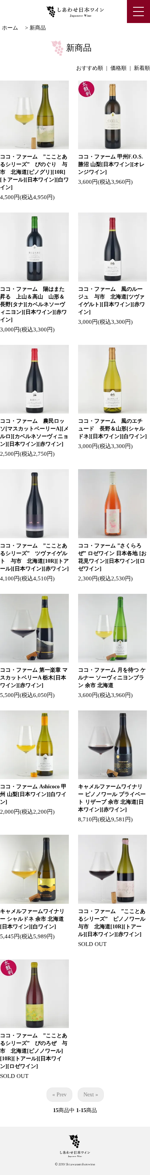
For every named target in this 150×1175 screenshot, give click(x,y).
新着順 (142, 68)
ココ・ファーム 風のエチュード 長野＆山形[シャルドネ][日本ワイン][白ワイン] (112, 428)
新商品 (38, 28)
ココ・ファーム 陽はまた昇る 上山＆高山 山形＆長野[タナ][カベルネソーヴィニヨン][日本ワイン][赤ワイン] (33, 304)
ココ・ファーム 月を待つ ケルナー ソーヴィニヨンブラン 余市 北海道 (112, 677)
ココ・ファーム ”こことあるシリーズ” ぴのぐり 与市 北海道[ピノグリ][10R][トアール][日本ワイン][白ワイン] (34, 172)
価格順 (118, 68)
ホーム (10, 28)
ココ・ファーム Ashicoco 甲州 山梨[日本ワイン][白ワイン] (33, 794)
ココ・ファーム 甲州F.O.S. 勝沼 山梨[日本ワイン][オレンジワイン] (111, 164)
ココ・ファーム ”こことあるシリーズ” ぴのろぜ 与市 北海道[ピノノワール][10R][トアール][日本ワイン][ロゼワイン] (33, 1051)
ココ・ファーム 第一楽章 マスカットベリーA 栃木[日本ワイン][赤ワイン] (34, 677)
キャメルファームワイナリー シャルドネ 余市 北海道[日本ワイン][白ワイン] (32, 918)
